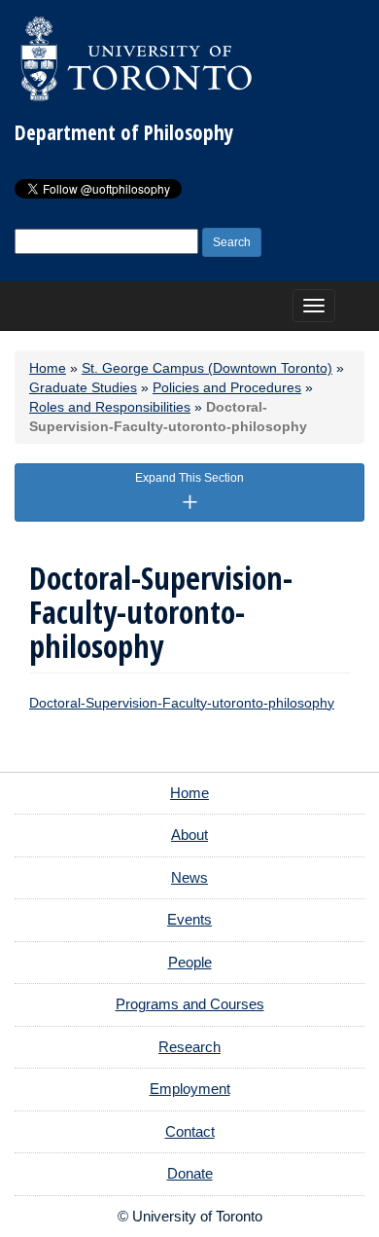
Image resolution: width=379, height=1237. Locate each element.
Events (189, 919)
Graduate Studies (83, 387)
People (190, 962)
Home (47, 368)
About (189, 834)
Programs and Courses (190, 1004)
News (189, 877)
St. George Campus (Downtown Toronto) (207, 368)
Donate (190, 1173)
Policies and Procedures (227, 387)
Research (189, 1046)
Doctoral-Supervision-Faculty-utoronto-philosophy (181, 702)
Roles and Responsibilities (109, 407)
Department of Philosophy (124, 132)
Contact (190, 1131)
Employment (190, 1088)
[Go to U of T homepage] (136, 58)
